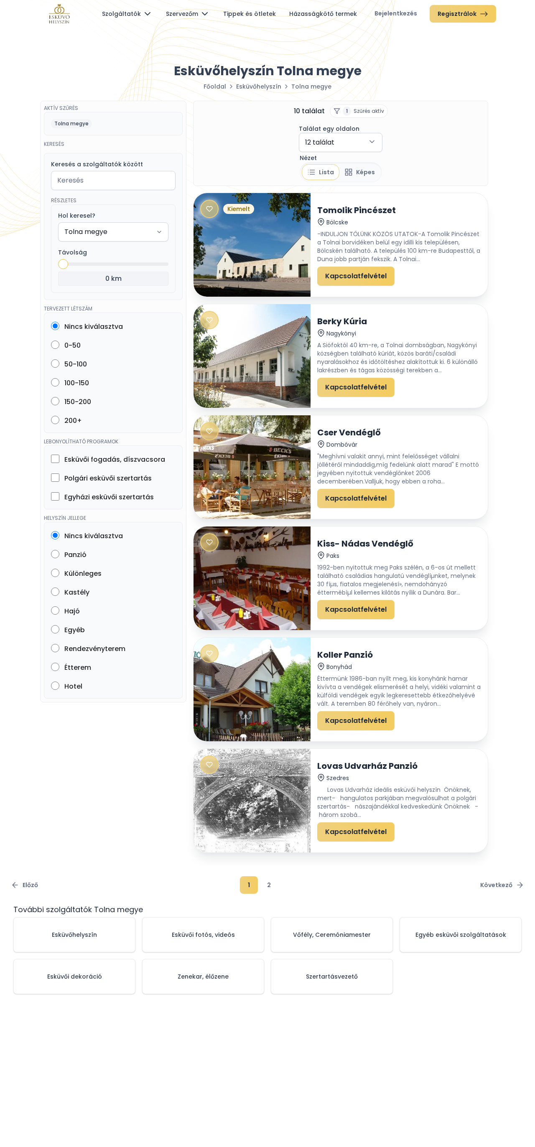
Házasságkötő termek (323, 14)
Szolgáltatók (121, 14)
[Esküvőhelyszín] (59, 13)
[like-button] (209, 209)
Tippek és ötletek (249, 14)
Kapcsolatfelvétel (356, 276)
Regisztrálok (457, 14)
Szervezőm (182, 14)
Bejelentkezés (395, 13)
